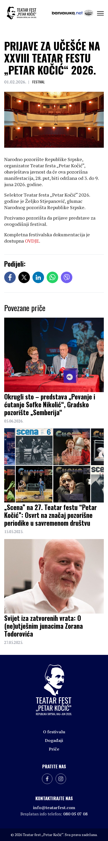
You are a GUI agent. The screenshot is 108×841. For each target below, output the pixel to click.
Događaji (54, 740)
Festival (38, 81)
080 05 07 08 (75, 814)
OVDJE (32, 241)
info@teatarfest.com (54, 807)
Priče (54, 749)
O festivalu (54, 732)
